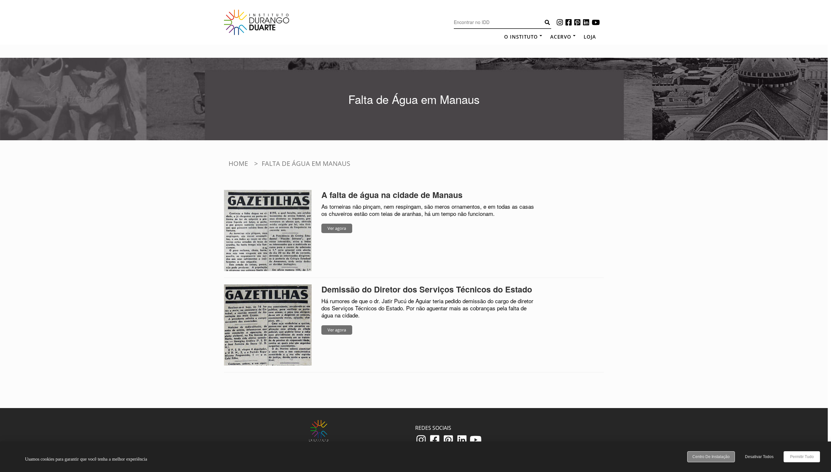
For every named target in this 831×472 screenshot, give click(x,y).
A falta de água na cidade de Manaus (392, 195)
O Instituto (521, 36)
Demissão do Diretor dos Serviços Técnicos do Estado (426, 289)
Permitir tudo (802, 456)
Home (238, 163)
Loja (590, 36)
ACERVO (560, 36)
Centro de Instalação (711, 456)
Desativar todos (759, 456)
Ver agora (337, 228)
